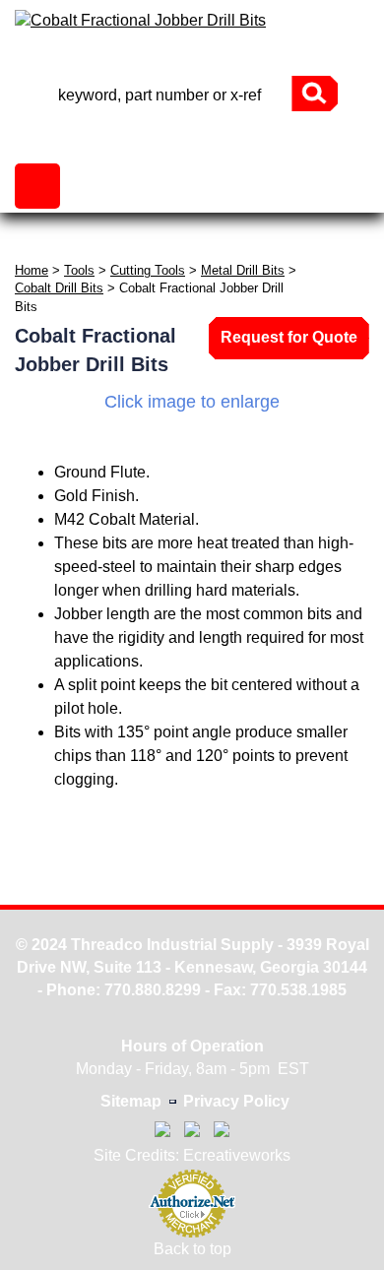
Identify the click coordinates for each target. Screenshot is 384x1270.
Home (31, 270)
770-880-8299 (192, 58)
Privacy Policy (236, 1101)
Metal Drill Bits (243, 270)
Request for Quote (289, 337)
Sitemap (130, 1101)
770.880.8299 (152, 990)
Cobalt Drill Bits (59, 288)
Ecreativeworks (236, 1155)
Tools (79, 270)
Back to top (192, 1248)
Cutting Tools (147, 270)
